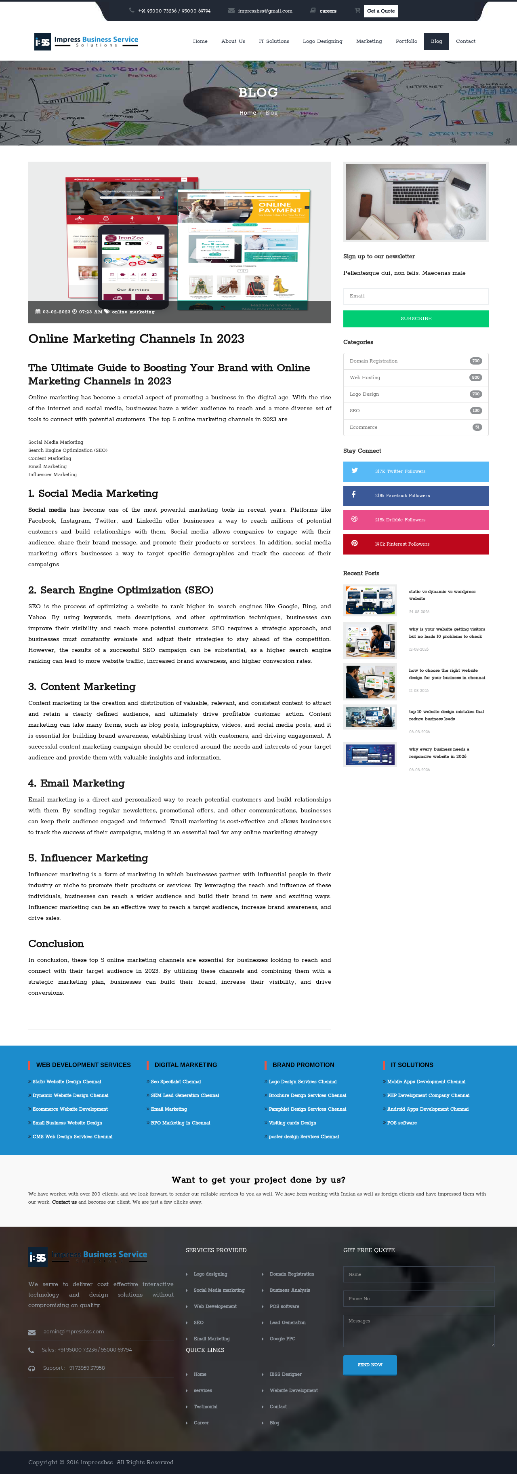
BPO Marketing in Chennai (179, 1123)
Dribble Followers (400, 520)
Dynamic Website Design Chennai (69, 1095)
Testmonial (205, 1407)
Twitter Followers (400, 471)
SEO (199, 1323)
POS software (401, 1123)
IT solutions (274, 41)
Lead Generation (288, 1323)
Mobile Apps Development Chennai (425, 1082)
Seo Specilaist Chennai (175, 1082)
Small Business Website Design (66, 1123)
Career (201, 1423)
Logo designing (323, 41)
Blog (436, 41)
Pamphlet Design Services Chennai (306, 1109)
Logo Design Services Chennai (301, 1082)
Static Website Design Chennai (66, 1082)
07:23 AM (90, 312)
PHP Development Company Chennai (427, 1095)
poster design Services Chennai (303, 1137)
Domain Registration (292, 1274)
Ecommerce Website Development (69, 1109)
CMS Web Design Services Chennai (71, 1137)
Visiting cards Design (291, 1123)
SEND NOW (370, 1365)
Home (200, 41)
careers (328, 11)
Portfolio (406, 41)
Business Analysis (290, 1290)
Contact (466, 41)
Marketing (369, 41)
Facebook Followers (402, 496)
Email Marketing (168, 1109)
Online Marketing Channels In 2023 (136, 339)
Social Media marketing (219, 1290)
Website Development (294, 1391)
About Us (233, 41)
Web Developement (215, 1306)
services (203, 1391)
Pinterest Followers (402, 544)
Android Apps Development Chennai (427, 1109)
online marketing (132, 312)
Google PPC (283, 1339)
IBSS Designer (286, 1374)
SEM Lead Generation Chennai (184, 1095)
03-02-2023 (56, 312)
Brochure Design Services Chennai (306, 1095)
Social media (47, 510)
